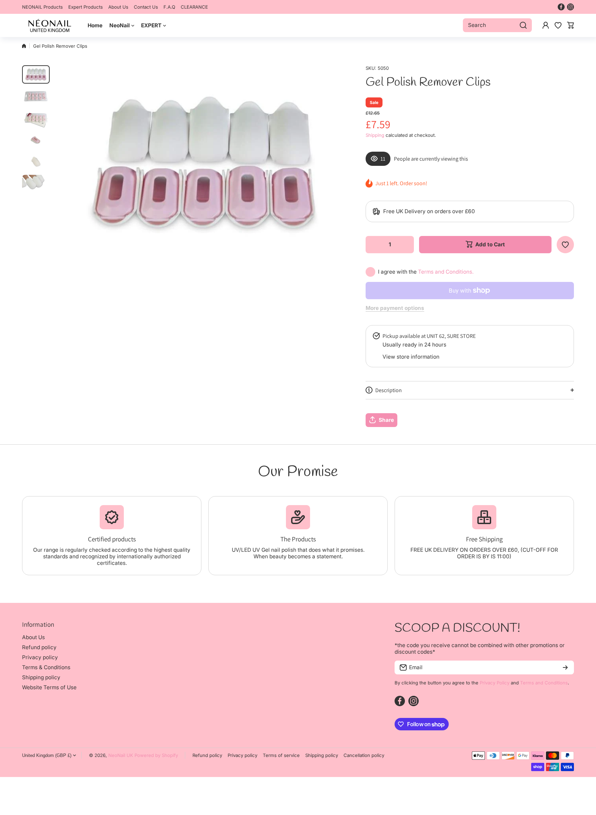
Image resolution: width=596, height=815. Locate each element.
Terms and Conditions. (446, 271)
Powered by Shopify (156, 755)
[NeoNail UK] (49, 25)
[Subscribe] (565, 667)
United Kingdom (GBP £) (46, 755)
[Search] (523, 25)
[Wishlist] (558, 25)
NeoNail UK (120, 755)
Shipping (375, 135)
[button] (570, 25)
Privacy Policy (494, 682)
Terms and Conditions (544, 682)
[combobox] (497, 25)
